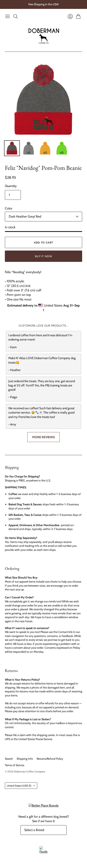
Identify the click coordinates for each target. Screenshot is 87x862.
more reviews (43, 437)
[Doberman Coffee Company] (43, 36)
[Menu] (7, 16)
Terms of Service (14, 765)
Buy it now (43, 256)
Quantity (11, 186)
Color (8, 208)
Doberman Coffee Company (30, 771)
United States (19, 785)
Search (9, 758)
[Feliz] (12, 148)
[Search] (15, 16)
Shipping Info (25, 758)
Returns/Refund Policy (50, 758)
